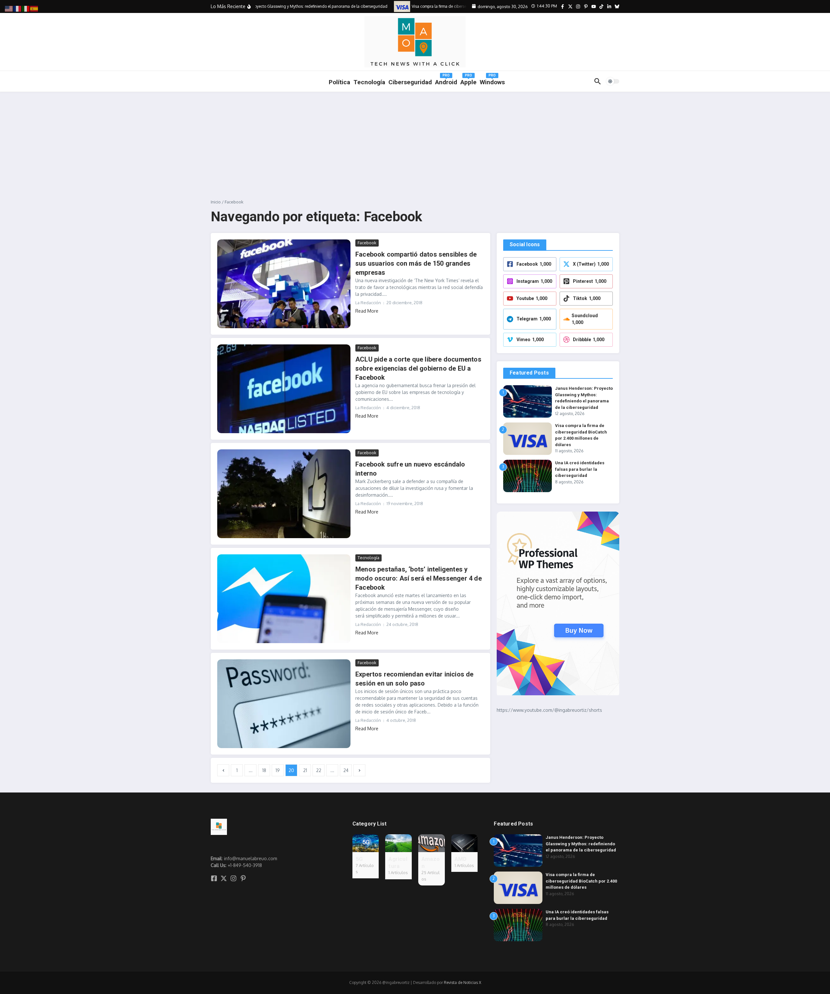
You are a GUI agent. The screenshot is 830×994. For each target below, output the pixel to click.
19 (278, 770)
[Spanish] (34, 8)
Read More (366, 311)
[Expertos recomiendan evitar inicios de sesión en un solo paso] (283, 703)
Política (339, 82)
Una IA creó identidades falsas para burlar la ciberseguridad (579, 469)
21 (305, 770)
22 (318, 770)
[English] (9, 8)
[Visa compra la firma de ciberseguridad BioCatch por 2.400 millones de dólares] (392, 6)
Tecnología (369, 82)
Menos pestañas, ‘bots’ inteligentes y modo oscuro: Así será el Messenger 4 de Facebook (418, 578)
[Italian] (26, 8)
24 (346, 770)
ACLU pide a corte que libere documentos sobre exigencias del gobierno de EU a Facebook (418, 368)
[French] (17, 8)
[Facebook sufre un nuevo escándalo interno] (283, 493)
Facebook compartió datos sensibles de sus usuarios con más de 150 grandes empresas (416, 263)
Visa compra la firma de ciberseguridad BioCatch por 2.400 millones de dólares (581, 881)
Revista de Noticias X (462, 982)
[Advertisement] (415, 140)
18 (264, 770)
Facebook (367, 242)
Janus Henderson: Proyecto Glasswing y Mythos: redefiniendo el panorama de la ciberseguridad (581, 843)
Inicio (216, 201)
